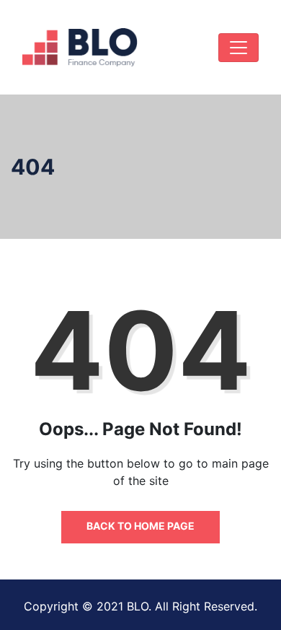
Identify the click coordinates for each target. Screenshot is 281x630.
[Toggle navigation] (238, 47)
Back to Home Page (140, 526)
